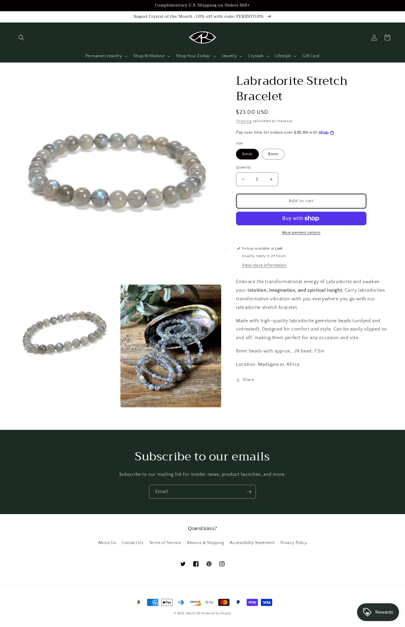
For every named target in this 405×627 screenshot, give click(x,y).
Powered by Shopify (216, 613)
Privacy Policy (293, 542)
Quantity (243, 167)
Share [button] (248, 379)
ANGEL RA (193, 613)
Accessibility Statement (252, 542)
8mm (273, 154)
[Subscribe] (249, 492)
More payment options (301, 232)
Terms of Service (165, 542)
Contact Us (132, 542)
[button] (21, 37)
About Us (107, 542)
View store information (264, 265)
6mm (247, 154)
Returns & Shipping (205, 542)
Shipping (244, 121)
